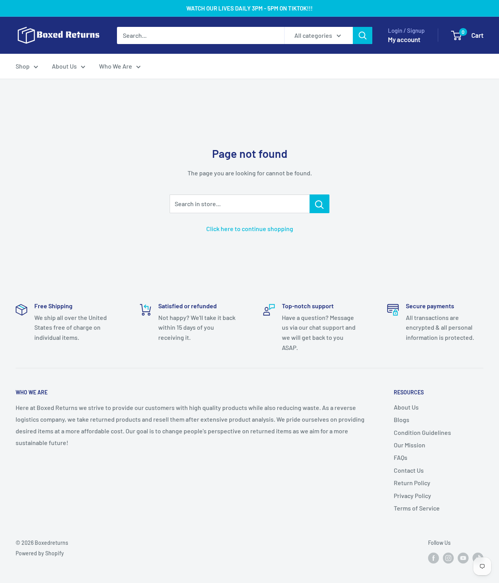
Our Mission (409, 445)
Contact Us (409, 470)
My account (404, 39)
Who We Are (115, 66)
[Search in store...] (319, 203)
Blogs (401, 419)
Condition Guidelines (422, 432)
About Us (64, 66)
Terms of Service (417, 508)
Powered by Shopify (40, 553)
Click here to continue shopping (249, 228)
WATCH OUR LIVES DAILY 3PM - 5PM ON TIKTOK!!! (249, 8)
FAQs (400, 457)
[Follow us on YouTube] (463, 558)
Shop (23, 66)
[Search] (362, 35)
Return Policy (412, 482)
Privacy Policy (412, 495)
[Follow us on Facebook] (433, 558)
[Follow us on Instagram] (448, 558)
